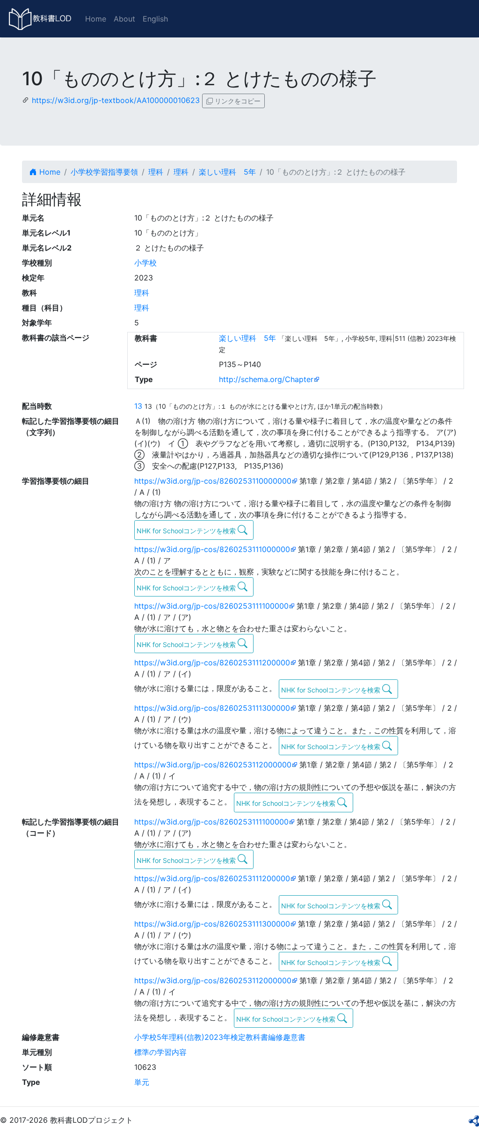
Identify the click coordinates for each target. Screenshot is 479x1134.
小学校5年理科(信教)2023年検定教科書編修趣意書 (219, 1037)
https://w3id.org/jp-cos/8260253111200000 (212, 662)
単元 (141, 1082)
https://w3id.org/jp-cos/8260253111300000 (212, 708)
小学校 (145, 262)
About (124, 18)
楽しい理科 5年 (227, 172)
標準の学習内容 (160, 1052)
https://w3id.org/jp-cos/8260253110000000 (212, 481)
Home (95, 18)
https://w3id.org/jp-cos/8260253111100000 (211, 606)
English (155, 18)
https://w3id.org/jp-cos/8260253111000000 (212, 549)
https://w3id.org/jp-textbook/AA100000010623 (116, 100)
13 (138, 406)
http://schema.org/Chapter (266, 379)
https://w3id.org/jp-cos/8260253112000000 (212, 764)
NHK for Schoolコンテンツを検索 (187, 531)
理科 (155, 172)
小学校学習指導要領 (104, 172)
